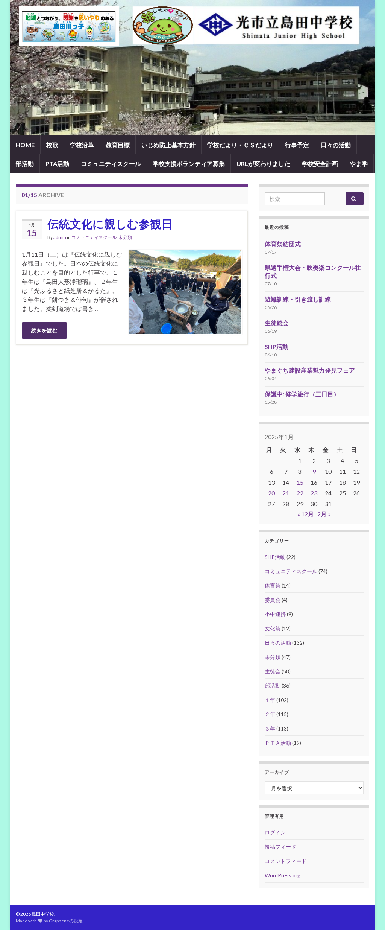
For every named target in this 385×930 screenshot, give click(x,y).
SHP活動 (276, 346)
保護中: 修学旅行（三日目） (302, 393)
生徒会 (272, 671)
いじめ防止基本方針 (168, 144)
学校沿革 (82, 144)
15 (300, 482)
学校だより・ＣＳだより (240, 144)
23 (314, 492)
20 (271, 492)
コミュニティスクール (111, 163)
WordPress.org (282, 875)
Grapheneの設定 (66, 921)
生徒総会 (277, 322)
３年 (270, 728)
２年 (270, 714)
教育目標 (118, 144)
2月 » (324, 514)
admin (59, 237)
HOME (25, 144)
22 (300, 492)
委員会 (272, 600)
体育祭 (272, 585)
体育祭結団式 (283, 243)
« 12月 (305, 514)
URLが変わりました (263, 163)
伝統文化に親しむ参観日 (110, 223)
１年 (270, 700)
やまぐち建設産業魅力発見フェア (310, 370)
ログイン (275, 832)
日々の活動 (336, 144)
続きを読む (44, 330)
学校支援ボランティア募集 (189, 163)
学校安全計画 (320, 163)
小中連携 (275, 614)
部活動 (25, 163)
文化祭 (272, 628)
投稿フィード (280, 846)
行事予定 (297, 144)
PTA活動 (57, 163)
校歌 (52, 144)
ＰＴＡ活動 (278, 743)
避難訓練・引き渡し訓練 (298, 299)
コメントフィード (286, 861)
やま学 (359, 163)
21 (285, 492)
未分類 (125, 237)
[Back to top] (368, 913)
